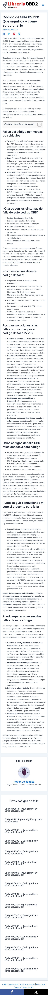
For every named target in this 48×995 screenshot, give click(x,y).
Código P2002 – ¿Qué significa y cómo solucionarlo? (21, 841)
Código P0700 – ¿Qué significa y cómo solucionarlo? (21, 937)
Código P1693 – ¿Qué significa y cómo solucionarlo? (21, 863)
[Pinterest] (14, 34)
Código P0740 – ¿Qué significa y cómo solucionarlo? (21, 916)
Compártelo (12, 992)
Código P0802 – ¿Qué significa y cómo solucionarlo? (21, 895)
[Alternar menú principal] (43, 4)
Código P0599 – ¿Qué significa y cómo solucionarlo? (21, 959)
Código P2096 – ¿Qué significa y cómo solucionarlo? (21, 831)
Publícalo (36, 992)
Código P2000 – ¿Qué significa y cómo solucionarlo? (21, 852)
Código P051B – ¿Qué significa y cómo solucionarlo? (21, 809)
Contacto (17, 987)
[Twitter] (9, 34)
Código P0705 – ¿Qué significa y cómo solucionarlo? (21, 927)
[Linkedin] (19, 34)
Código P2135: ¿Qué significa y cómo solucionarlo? (23, 820)
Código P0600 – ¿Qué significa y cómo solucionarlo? (21, 948)
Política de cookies (27, 984)
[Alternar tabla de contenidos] (38, 125)
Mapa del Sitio (28, 987)
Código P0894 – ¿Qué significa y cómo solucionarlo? (21, 884)
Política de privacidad (10, 984)
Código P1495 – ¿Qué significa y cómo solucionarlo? (21, 873)
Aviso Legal (40, 984)
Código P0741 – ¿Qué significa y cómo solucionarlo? (21, 905)
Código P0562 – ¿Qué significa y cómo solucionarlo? (21, 969)
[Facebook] (4, 34)
